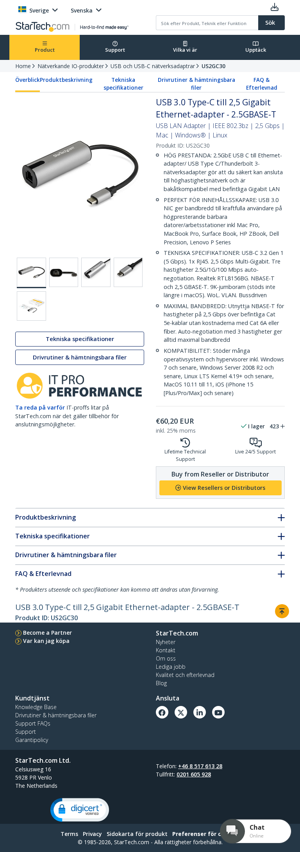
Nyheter (165, 642)
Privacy (92, 834)
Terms (69, 834)
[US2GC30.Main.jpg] (31, 273)
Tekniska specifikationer (123, 83)
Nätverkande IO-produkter (71, 66)
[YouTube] (218, 712)
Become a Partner (47, 632)
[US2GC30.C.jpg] (96, 272)
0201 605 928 (194, 774)
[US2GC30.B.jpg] (64, 272)
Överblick (27, 79)
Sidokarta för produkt (137, 834)
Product (45, 49)
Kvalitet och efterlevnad (185, 675)
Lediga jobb (171, 666)
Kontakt (165, 650)
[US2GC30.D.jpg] (128, 272)
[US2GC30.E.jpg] (31, 306)
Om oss (166, 658)
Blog (161, 683)
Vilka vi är (185, 49)
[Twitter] (181, 712)
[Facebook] (162, 712)
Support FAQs (32, 723)
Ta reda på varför (40, 407)
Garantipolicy (31, 740)
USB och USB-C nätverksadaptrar (153, 66)
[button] (79, 810)
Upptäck (255, 49)
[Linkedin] (199, 712)
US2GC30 (213, 66)
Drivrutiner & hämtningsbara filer (196, 83)
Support (115, 49)
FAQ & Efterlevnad (261, 83)
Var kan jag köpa (46, 640)
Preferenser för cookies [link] (206, 834)
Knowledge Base (36, 707)
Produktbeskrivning (66, 79)
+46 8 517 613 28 (200, 766)
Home (23, 66)
